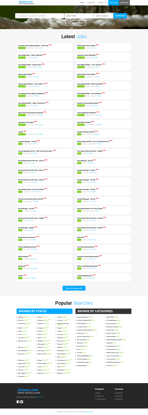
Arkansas (23, 320)
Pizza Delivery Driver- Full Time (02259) (89, 208)
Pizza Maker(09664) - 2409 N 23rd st (29, 65)
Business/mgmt (113, 323)
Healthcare (82, 343)
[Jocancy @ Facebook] (18, 401)
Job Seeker (124, 3)
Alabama (23, 317)
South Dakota (63, 363)
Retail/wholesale (113, 346)
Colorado (63, 320)
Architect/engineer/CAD (86, 320)
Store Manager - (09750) (26, 208)
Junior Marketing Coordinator (86, 113)
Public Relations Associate (26, 237)
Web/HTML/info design (115, 362)
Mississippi (44, 344)
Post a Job (113, 3)
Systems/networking (114, 355)
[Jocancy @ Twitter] (21, 401)
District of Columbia (63, 324)
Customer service (84, 326)
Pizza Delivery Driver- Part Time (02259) (31, 189)
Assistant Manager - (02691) (86, 170)
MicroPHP (89, 412)
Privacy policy (100, 399)
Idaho (22, 331)
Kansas (43, 334)
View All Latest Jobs (74, 288)
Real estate (82, 346)
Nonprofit (111, 343)
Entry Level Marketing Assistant (87, 266)
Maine (42, 337)
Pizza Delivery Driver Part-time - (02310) (31, 180)
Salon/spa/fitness (114, 349)
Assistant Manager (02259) (86, 132)
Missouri (62, 344)
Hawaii (62, 328)
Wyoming (63, 373)
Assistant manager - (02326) (86, 189)
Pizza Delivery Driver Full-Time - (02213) (31, 160)
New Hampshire (25, 350)
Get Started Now (75, 23)
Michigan (43, 341)
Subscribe (119, 399)
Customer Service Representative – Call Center (33, 45)
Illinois (43, 331)
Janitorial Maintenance (84, 276)
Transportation (113, 359)
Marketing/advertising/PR (116, 339)
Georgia (43, 328)
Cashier (20, 132)
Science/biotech (83, 323)
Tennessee (24, 366)
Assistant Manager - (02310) (86, 199)
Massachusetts (25, 341)
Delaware (43, 323)
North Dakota (64, 353)
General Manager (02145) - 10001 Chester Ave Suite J (35, 151)
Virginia (43, 370)
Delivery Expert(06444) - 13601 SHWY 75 (31, 84)
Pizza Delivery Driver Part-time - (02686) (31, 218)
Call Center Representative (85, 247)
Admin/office (112, 317)
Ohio (79, 134)
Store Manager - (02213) (85, 160)
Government (82, 333)
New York (24, 353)
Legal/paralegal (113, 336)
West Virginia (24, 373)
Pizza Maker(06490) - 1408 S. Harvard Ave (31, 103)
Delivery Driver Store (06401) (86, 45)
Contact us (102, 3)
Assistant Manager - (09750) (86, 180)
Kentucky (63, 334)
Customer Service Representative (88, 103)
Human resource (113, 333)
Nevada (62, 347)
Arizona (62, 317)
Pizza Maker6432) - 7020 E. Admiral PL (30, 55)
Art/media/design (114, 320)
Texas (43, 366)
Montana (23, 347)
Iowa (22, 334)
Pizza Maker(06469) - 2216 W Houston (89, 93)
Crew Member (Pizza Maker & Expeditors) (31, 93)
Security (81, 352)
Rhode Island (24, 363)
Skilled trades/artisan (115, 352)
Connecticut (24, 323)
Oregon (43, 360)
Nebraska (43, 347)
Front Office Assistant (84, 122)
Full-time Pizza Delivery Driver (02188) (30, 199)
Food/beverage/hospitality (87, 330)
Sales (81, 349)
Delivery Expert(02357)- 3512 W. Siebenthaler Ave (93, 141)
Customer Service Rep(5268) (86, 55)
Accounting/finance (85, 317)
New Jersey (44, 350)
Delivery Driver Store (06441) (86, 74)
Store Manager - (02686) (26, 228)
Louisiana (23, 337)
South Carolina (45, 363)
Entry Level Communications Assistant (30, 113)
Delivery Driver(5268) (25, 74)
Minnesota (63, 341)
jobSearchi (39, 397)
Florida (23, 328)
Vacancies (91, 3)
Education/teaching (114, 326)
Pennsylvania (64, 360)
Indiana (62, 331)
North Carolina (44, 354)
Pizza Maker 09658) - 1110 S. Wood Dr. (89, 65)
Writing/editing (83, 365)
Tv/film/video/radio (84, 362)
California (44, 320)
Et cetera (40, 48)
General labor (113, 330)
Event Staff (80, 237)
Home (82, 3)
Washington (64, 370)
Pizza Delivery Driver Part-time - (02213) (31, 170)
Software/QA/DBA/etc (85, 355)
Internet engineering (85, 336)
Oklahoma (22, 48)
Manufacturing (83, 339)
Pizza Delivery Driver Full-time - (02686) (90, 151)
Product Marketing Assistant (27, 247)
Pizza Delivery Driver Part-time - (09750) (90, 218)
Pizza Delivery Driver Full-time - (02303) (90, 228)
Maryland (62, 337)
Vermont (23, 370)
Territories (23, 376)
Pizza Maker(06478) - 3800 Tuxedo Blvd (90, 84)
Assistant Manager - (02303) (27, 141)
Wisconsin (44, 373)
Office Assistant (23, 256)
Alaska (42, 317)
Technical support (84, 359)
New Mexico (63, 350)
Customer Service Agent (26, 122)
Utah (61, 366)
